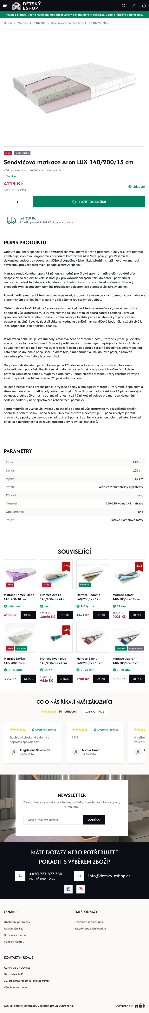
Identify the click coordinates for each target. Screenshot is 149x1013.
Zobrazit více (94, 711)
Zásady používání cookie (90, 928)
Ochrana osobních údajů (89, 922)
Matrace (23, 23)
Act (61, 170)
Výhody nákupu (14, 941)
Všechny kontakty (15, 987)
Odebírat (93, 820)
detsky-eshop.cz (24, 1006)
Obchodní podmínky (17, 922)
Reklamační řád (13, 928)
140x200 (40, 23)
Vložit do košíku (92, 201)
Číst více (11, 176)
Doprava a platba (15, 935)
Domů (8, 23)
